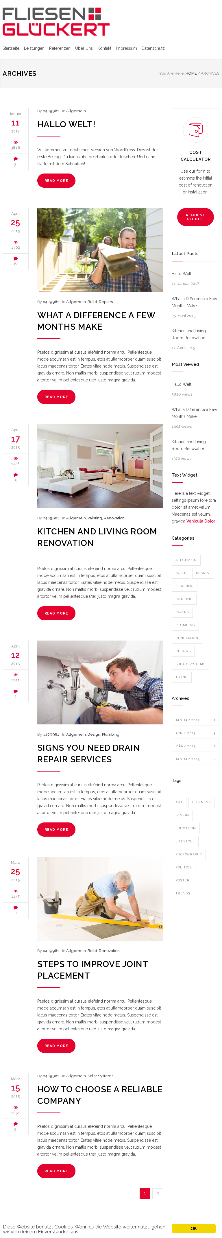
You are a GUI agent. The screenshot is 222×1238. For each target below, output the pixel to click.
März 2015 (195, 746)
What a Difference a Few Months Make (194, 302)
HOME (191, 73)
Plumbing (110, 734)
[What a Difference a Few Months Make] (100, 250)
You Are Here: (172, 73)
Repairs (106, 302)
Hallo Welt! (66, 124)
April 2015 (195, 733)
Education (185, 828)
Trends (182, 893)
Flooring (184, 586)
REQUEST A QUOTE (195, 217)
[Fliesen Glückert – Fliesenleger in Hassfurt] (56, 22)
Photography (188, 854)
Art (179, 802)
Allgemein (76, 111)
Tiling (181, 677)
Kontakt (104, 48)
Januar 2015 (195, 759)
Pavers (182, 612)
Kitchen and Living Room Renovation (189, 334)
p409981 (51, 111)
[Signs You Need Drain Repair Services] (100, 682)
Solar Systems (100, 1076)
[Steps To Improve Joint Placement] (100, 899)
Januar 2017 (195, 720)
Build (92, 302)
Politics (183, 867)
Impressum (126, 48)
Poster (182, 880)
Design (94, 734)
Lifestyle (185, 841)
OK (193, 1228)
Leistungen (34, 48)
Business (201, 802)
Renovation (114, 518)
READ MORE (56, 181)
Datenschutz (153, 48)
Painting (95, 518)
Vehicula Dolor (200, 521)
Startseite (11, 48)
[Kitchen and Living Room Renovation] (100, 466)
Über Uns (84, 48)
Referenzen (60, 48)
